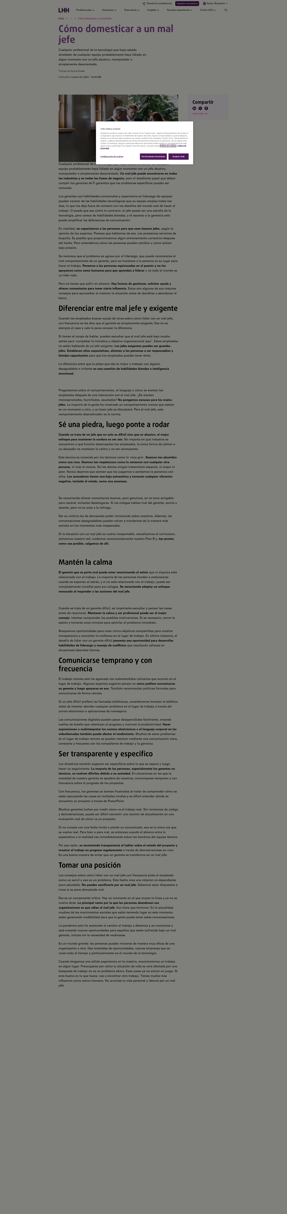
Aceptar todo (178, 156)
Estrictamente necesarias (153, 156)
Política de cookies (168, 146)
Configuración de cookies (111, 156)
